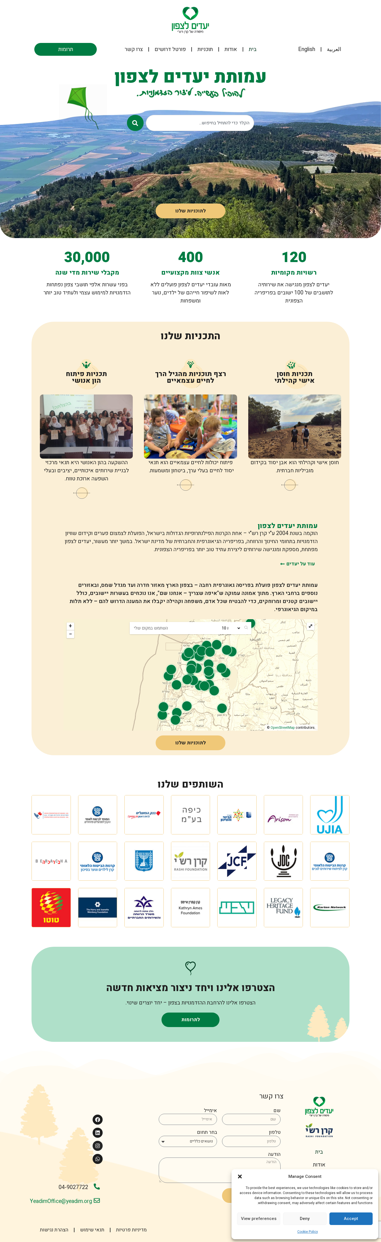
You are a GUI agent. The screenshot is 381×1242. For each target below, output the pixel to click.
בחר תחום (207, 1133)
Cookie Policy (307, 1231)
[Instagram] (98, 1146)
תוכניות (205, 49)
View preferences (258, 1219)
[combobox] (200, 123)
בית (253, 49)
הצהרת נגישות (54, 1229)
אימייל (210, 1111)
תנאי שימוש (92, 1229)
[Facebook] (98, 1120)
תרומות (65, 49)
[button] (240, 1176)
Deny (305, 1219)
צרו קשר (134, 49)
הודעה (274, 1155)
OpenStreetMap (283, 727)
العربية (334, 49)
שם (277, 1111)
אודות (231, 49)
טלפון (275, 1133)
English (306, 49)
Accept (351, 1219)
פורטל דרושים (170, 49)
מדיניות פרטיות (131, 1229)
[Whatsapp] (98, 1159)
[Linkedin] (98, 1133)
